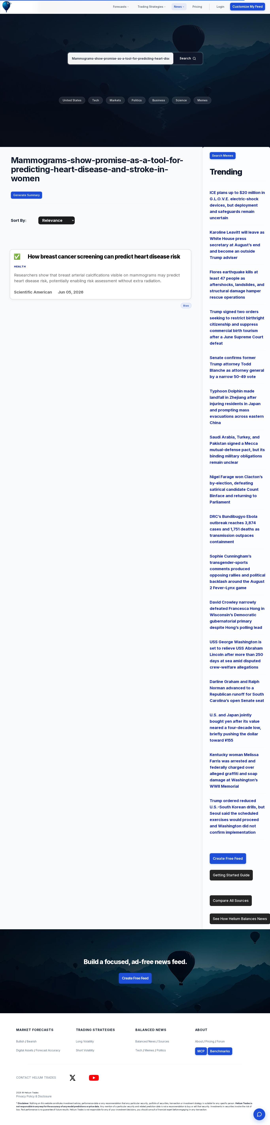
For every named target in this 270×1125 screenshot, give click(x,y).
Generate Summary (26, 195)
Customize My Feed (247, 6)
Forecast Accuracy (48, 1050)
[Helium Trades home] (20, 6)
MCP (201, 1051)
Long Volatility (85, 1041)
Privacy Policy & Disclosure (34, 1096)
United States (72, 100)
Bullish (20, 1041)
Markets (115, 100)
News (178, 6)
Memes (202, 100)
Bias (186, 305)
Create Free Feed (228, 858)
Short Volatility (85, 1050)
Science (181, 100)
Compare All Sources (231, 900)
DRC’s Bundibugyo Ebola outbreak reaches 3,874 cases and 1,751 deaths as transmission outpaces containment (235, 529)
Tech (95, 100)
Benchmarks (220, 1051)
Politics (137, 100)
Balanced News (146, 1041)
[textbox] (120, 58)
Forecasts (120, 6)
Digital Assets (25, 1050)
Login (220, 6)
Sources (163, 1041)
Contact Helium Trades (36, 1077)
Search (185, 58)
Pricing (197, 6)
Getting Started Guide (231, 875)
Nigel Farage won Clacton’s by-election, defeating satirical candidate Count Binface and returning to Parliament (236, 489)
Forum (221, 1041)
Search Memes (222, 155)
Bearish (32, 1041)
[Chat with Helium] (259, 1114)
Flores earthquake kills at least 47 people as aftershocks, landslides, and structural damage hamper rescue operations (237, 285)
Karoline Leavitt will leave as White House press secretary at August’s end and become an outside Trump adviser (237, 245)
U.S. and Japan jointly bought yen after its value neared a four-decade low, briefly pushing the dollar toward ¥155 (235, 728)
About (199, 1041)
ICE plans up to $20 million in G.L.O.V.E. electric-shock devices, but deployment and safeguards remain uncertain (237, 205)
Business (158, 100)
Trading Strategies (151, 6)
